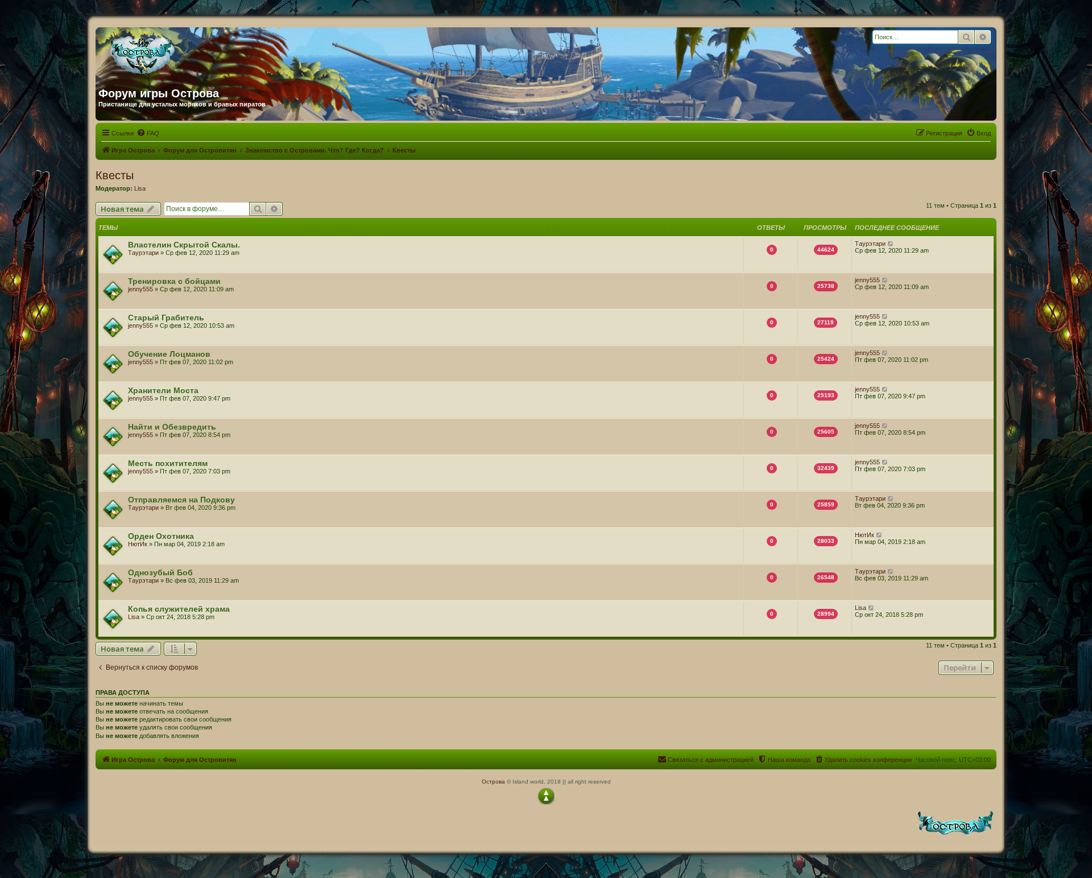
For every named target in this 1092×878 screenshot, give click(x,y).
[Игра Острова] (207, 53)
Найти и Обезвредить (172, 426)
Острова (493, 781)
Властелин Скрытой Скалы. (184, 244)
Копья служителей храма (179, 608)
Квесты (115, 175)
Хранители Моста (163, 390)
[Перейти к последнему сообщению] (891, 243)
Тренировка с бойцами (174, 281)
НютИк (137, 544)
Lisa (140, 188)
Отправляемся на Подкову (181, 499)
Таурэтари (143, 252)
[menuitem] (147, 133)
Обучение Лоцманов (169, 353)
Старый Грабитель (166, 317)
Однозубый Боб (160, 572)
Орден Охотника (161, 536)
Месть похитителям (168, 463)
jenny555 (140, 289)
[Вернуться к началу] (546, 796)
